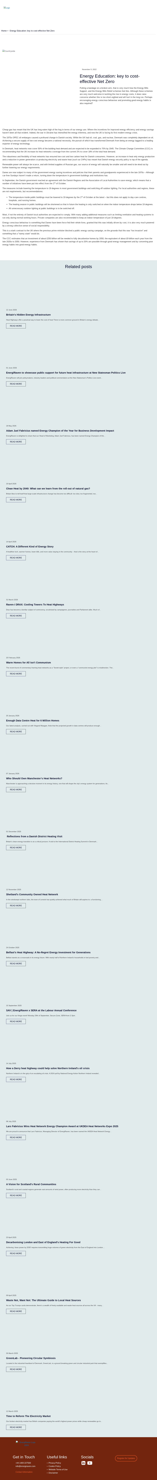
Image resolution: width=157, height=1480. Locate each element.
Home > (4, 31)
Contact (149, 8)
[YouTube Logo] (89, 1463)
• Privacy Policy (54, 1463)
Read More (16, 326)
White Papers (88, 8)
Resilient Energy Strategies (35, 8)
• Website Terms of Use (57, 1469)
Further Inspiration (106, 8)
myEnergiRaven (137, 8)
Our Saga (17, 8)
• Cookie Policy (54, 1466)
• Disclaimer (52, 1473)
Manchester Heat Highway (66, 8)
